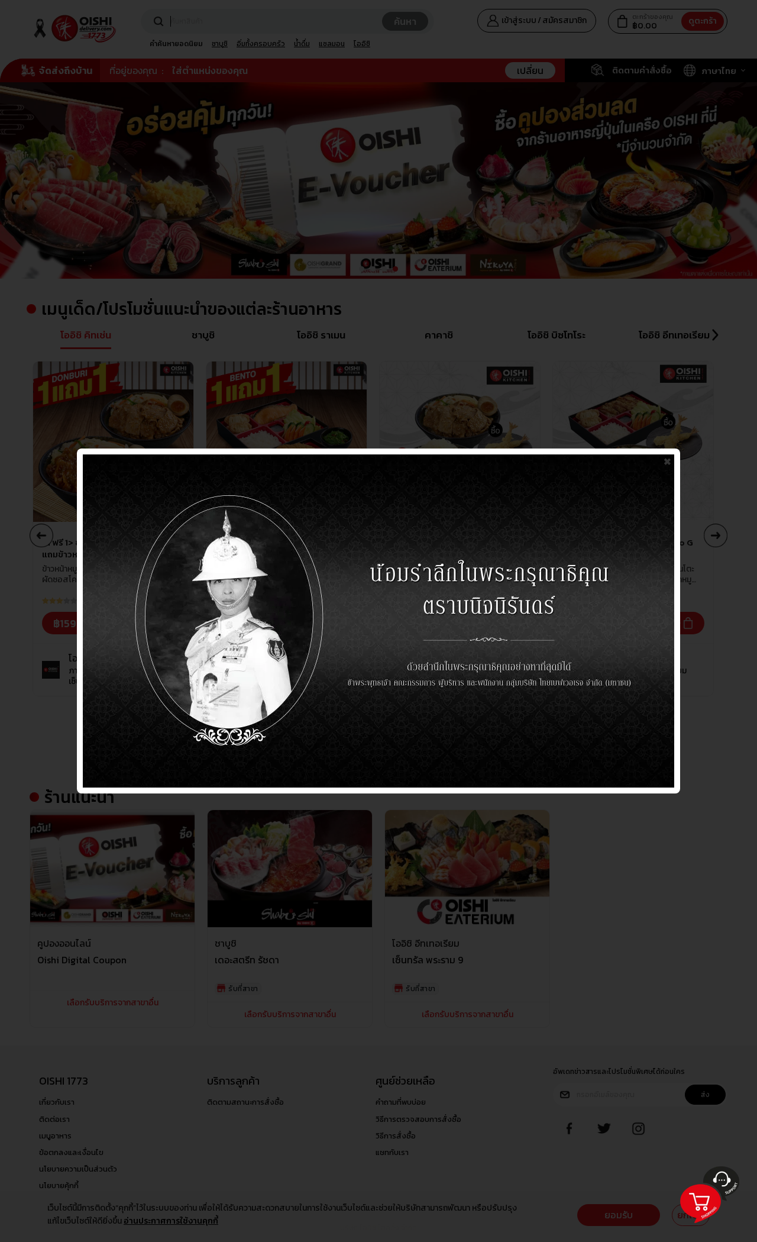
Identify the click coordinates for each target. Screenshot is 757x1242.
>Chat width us (708, 1229)
